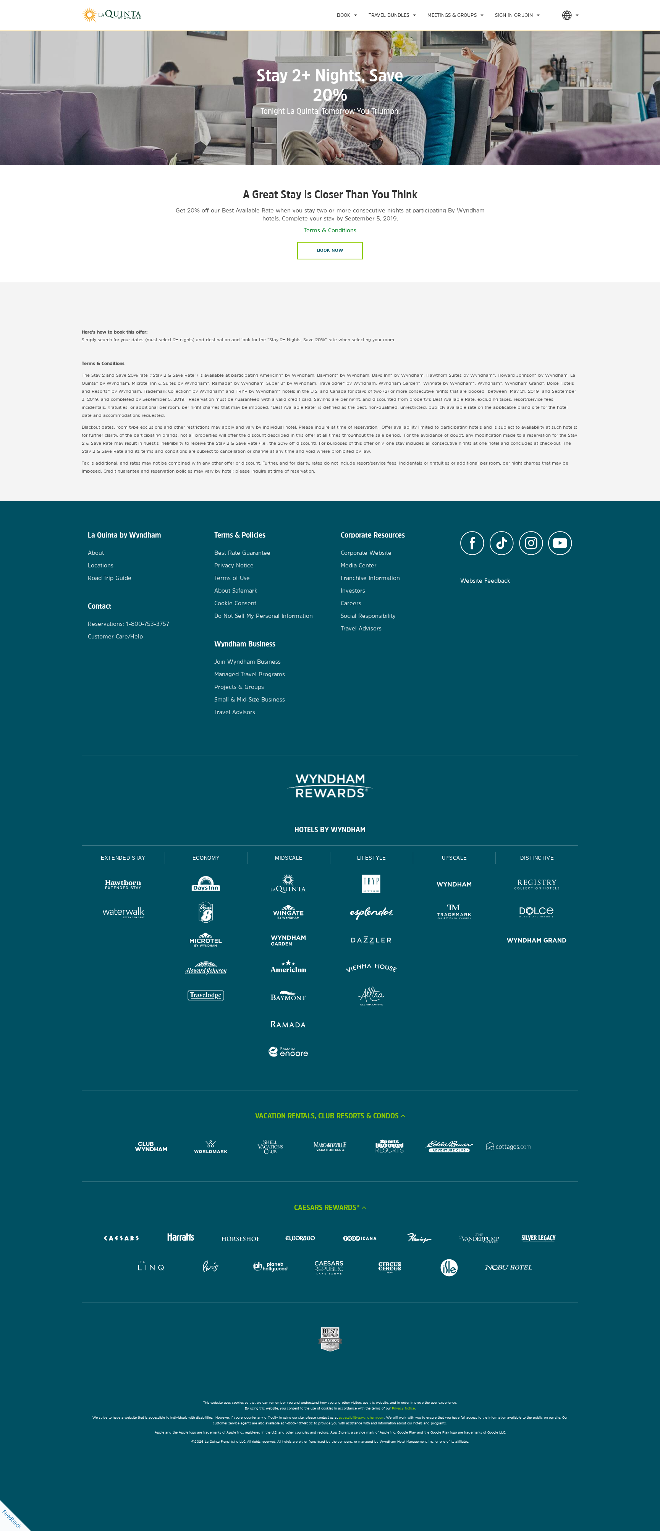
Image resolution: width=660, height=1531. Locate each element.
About (96, 553)
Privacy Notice (234, 565)
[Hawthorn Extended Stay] (123, 885)
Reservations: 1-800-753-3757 (128, 624)
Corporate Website (366, 553)
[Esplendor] (371, 913)
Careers (351, 603)
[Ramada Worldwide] (289, 1025)
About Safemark (235, 590)
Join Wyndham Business (247, 661)
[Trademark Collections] (454, 913)
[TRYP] (371, 885)
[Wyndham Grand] (537, 941)
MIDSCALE (288, 858)
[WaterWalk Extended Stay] (123, 913)
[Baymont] (289, 997)
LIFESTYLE (371, 858)
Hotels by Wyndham (330, 829)
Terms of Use (232, 578)
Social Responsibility (368, 616)
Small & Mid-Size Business (249, 699)
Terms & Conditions (330, 230)
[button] (330, 1115)
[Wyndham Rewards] (330, 785)
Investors (353, 590)
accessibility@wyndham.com (361, 1417)
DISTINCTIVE (537, 858)
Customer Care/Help (115, 636)
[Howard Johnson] (206, 969)
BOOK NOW (330, 250)
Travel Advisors (234, 712)
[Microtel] (206, 941)
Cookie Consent (235, 603)
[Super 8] (206, 913)
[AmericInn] (289, 969)
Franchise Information (370, 578)
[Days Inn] (206, 885)
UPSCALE (454, 858)
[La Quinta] (289, 885)
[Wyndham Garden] (289, 941)
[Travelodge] (206, 997)
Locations (100, 565)
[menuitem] (347, 15)
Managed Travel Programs (249, 674)
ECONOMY (206, 858)
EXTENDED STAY (123, 858)
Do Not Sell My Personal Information (263, 616)
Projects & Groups (239, 687)
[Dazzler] (371, 941)
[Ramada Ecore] (289, 1052)
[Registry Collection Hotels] (537, 885)
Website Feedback (485, 580)
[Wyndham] (454, 885)
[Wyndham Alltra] (371, 997)
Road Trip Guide (109, 578)
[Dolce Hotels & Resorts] (537, 913)
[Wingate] (289, 913)
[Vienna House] (371, 969)
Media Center (359, 565)
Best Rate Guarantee (242, 553)
